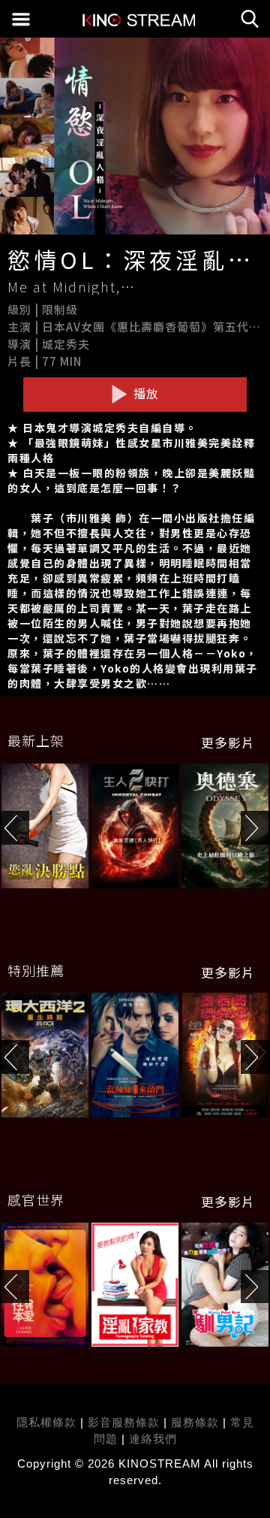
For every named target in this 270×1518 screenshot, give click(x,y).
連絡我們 (153, 1438)
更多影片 (228, 742)
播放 (144, 393)
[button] (255, 828)
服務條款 (197, 1422)
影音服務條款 (124, 1422)
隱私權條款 (46, 1422)
